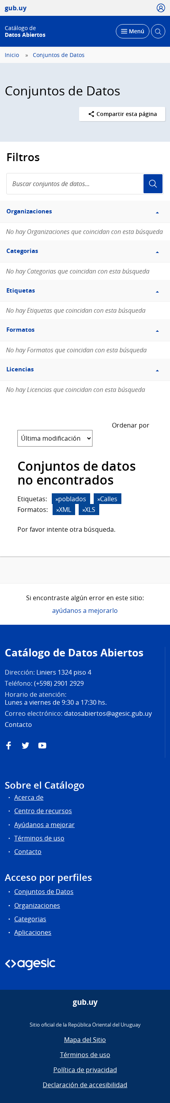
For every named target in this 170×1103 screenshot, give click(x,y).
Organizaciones (37, 905)
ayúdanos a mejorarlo (85, 610)
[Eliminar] (57, 499)
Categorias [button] (22, 251)
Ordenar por (130, 425)
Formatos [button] (20, 329)
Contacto (28, 851)
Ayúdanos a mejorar (44, 824)
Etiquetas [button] (20, 290)
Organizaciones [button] (29, 211)
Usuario (153, 183)
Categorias (30, 919)
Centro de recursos (43, 810)
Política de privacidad (85, 1069)
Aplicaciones (32, 932)
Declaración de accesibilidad (85, 1084)
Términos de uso (39, 838)
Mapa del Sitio (85, 1039)
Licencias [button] (20, 369)
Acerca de (28, 797)
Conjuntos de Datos (59, 55)
